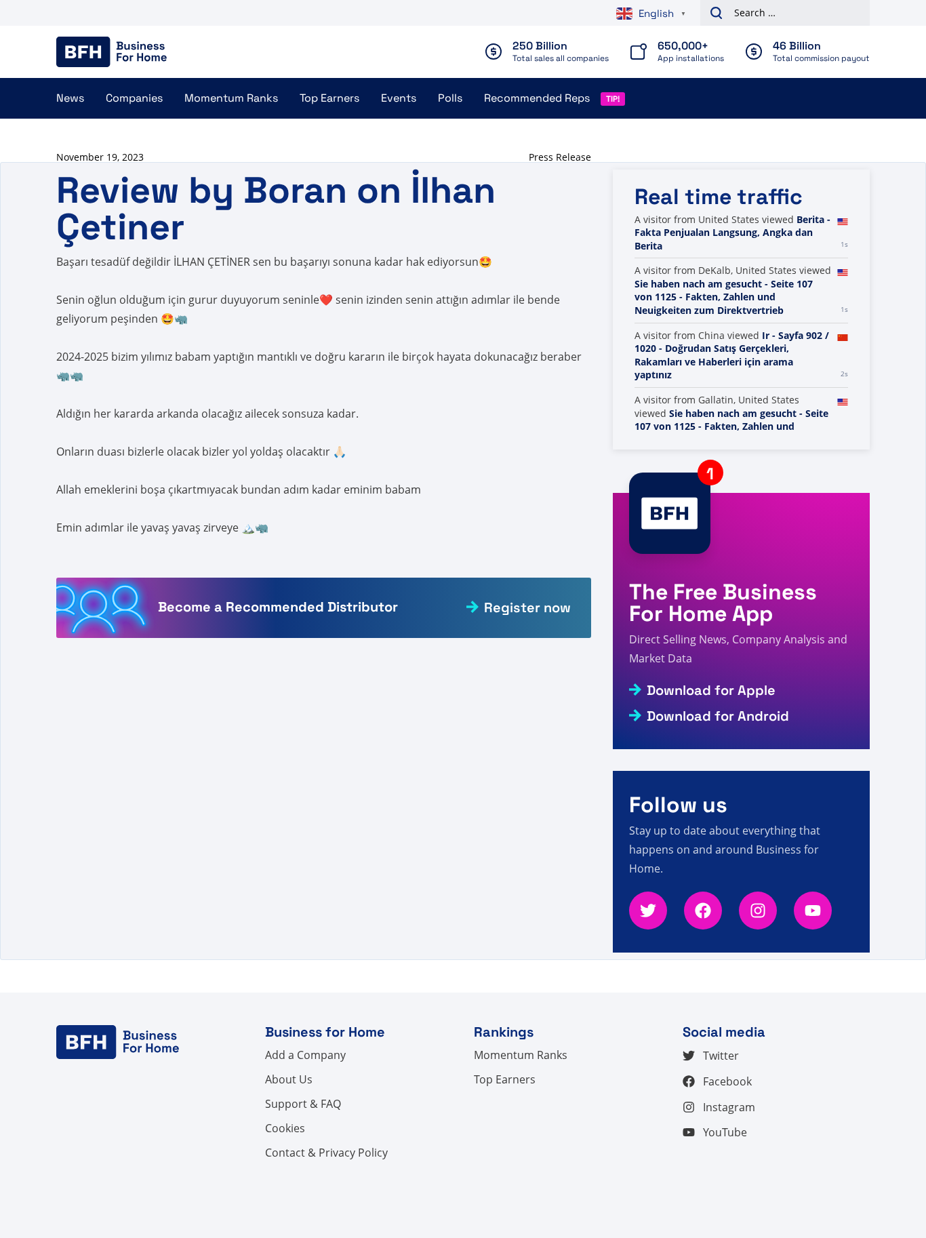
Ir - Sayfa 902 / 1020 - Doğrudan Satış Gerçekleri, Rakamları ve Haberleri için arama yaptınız (732, 355)
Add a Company (305, 1054)
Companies (134, 98)
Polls (450, 98)
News (70, 98)
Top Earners (329, 98)
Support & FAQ (303, 1103)
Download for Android (718, 716)
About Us (289, 1079)
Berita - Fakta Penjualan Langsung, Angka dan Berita (732, 232)
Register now (527, 607)
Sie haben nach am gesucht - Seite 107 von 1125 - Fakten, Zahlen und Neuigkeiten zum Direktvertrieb (724, 297)
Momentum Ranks (231, 98)
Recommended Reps (537, 98)
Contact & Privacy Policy (326, 1152)
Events (398, 98)
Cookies (285, 1128)
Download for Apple (711, 690)
